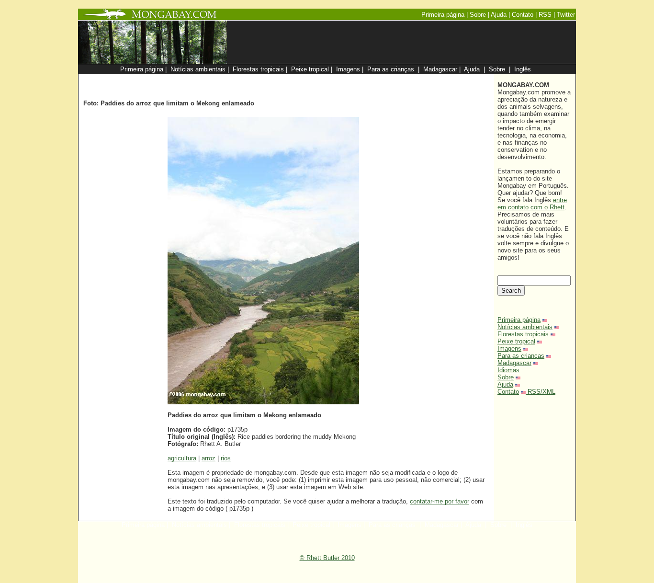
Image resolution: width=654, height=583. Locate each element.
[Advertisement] (376, 79)
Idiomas (508, 370)
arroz (208, 458)
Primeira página (519, 319)
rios (226, 458)
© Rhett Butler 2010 (327, 557)
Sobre (505, 377)
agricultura (182, 458)
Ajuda (505, 384)
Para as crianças (520, 355)
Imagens (509, 348)
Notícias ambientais (525, 327)
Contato (508, 391)
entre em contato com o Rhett (532, 203)
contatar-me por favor (439, 501)
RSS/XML (541, 391)
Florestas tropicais (523, 334)
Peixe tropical (516, 341)
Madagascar (514, 362)
